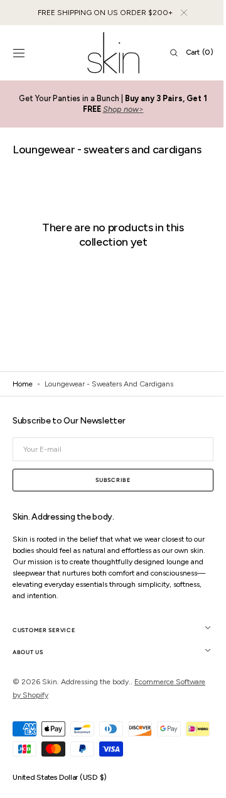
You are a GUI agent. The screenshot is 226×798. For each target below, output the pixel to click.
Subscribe (108, 479)
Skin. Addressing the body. (86, 681)
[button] (19, 53)
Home (23, 384)
